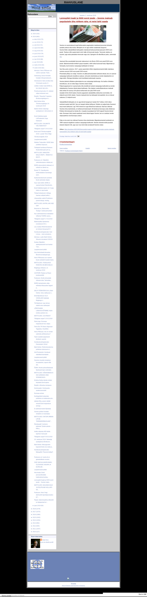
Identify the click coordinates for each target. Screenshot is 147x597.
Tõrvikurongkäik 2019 (41, 136)
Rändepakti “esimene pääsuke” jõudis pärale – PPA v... (42, 426)
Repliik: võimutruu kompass (42, 385)
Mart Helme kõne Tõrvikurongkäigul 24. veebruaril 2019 (41, 104)
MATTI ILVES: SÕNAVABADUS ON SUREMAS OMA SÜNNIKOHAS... (43, 375)
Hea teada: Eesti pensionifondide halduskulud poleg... (41, 475)
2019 (34, 36)
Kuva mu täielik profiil (46, 542)
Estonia (68, 585)
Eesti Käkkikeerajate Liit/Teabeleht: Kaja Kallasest (41, 118)
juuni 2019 (37, 56)
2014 (34, 520)
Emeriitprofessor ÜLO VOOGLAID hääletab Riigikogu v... (41, 298)
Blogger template (6, 595)
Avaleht (88, 148)
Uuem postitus (64, 148)
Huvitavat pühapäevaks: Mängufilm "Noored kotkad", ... (43, 452)
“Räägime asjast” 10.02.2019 (43, 318)
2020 (34, 33)
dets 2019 (37, 39)
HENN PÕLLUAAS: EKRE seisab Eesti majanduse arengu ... (42, 403)
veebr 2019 (37, 68)
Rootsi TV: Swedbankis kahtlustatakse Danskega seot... (43, 173)
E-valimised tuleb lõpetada (42, 408)
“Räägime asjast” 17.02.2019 (43, 219)
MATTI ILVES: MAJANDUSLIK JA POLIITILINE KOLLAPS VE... (43, 487)
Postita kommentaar (66, 144)
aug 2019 (37, 50)
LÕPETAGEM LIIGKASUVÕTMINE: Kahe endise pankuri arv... (43, 311)
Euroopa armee (39, 393)
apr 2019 (37, 62)
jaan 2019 (37, 505)
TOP (145, 594)
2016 (34, 514)
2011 (34, 528)
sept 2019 (37, 48)
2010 (34, 531)
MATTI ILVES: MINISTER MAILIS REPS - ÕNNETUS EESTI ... (43, 155)
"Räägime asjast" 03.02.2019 (43, 436)
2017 (34, 511)
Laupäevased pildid (40, 139)
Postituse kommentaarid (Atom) (74, 150)
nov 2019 (37, 42)
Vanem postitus (112, 148)
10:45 (74, 136)
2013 (34, 523)
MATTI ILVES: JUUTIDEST (42, 315)
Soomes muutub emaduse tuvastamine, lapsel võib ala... (42, 362)
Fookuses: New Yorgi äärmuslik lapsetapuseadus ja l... (43, 495)
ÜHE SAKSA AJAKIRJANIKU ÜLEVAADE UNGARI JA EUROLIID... (43, 465)
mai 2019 (37, 59)
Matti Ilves (45, 540)
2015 (34, 517)
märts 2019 (37, 65)
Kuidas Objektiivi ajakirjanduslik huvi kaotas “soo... (43, 244)
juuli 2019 (37, 53)
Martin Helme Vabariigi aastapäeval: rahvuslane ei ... (43, 111)
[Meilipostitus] (78, 136)
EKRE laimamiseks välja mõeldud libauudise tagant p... (43, 285)
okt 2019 (37, 45)
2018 (34, 508)
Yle (61, 57)
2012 (34, 526)
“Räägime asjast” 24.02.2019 (43, 128)
